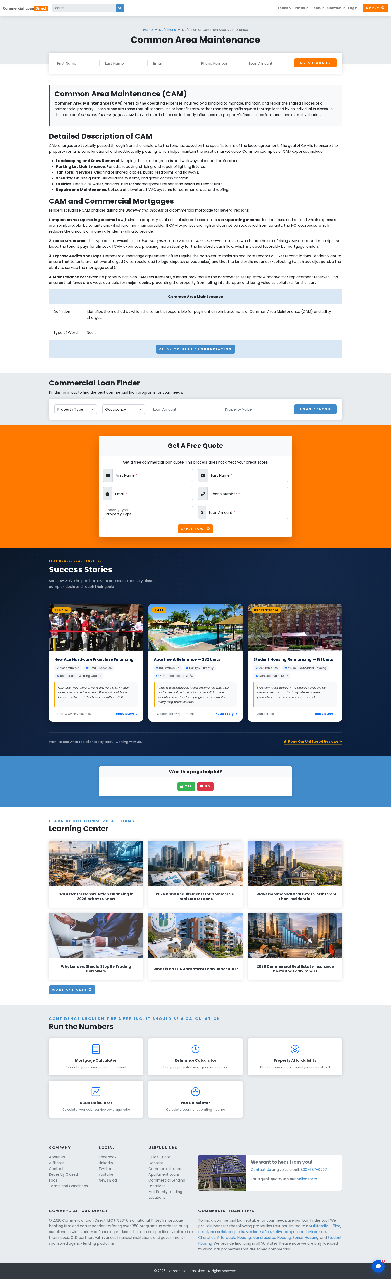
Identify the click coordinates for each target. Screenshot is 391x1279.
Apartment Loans (164, 1174)
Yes (188, 786)
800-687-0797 (313, 1169)
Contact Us (261, 1169)
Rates (300, 8)
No (207, 786)
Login (353, 8)
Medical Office (258, 1231)
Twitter (105, 1168)
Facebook (108, 1157)
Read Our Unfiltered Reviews (313, 741)
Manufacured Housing (272, 1237)
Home (148, 29)
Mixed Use (317, 1231)
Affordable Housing (234, 1237)
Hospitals (236, 1231)
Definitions (167, 29)
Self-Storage (284, 1231)
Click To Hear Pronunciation (195, 349)
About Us (57, 1157)
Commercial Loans (165, 1168)
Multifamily (318, 1226)
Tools (316, 8)
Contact (334, 8)
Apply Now (193, 529)
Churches (206, 1237)
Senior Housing (305, 1237)
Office (334, 1226)
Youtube (106, 1174)
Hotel (302, 1231)
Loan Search (315, 409)
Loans (283, 8)
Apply (373, 8)
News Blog (108, 1180)
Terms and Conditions (68, 1186)
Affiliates (56, 1162)
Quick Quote (315, 63)
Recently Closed (63, 1174)
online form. (307, 1179)
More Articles (70, 989)
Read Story (125, 714)
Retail (203, 1231)
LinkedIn (106, 1162)
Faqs (53, 1180)
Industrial (218, 1231)
